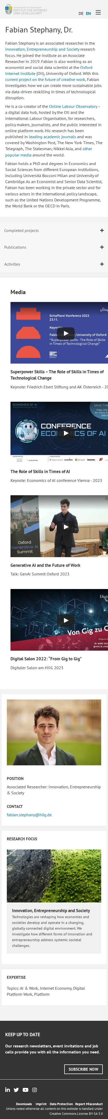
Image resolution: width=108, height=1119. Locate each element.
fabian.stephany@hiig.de (29, 814)
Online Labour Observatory (73, 106)
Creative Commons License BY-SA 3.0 (76, 1113)
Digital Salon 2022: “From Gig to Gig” (46, 659)
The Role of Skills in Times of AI (40, 471)
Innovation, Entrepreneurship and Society (42, 49)
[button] (83, 1069)
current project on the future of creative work (45, 79)
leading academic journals (52, 136)
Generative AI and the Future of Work (45, 565)
